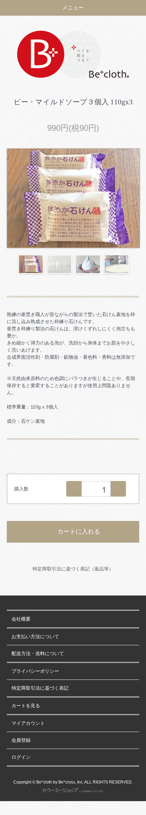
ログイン (21, 757)
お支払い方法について (35, 636)
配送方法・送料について (38, 653)
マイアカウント (28, 723)
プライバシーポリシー (35, 671)
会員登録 (21, 740)
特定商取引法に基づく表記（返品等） (73, 568)
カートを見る (26, 705)
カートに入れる (78, 531)
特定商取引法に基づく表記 (40, 688)
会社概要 (21, 619)
